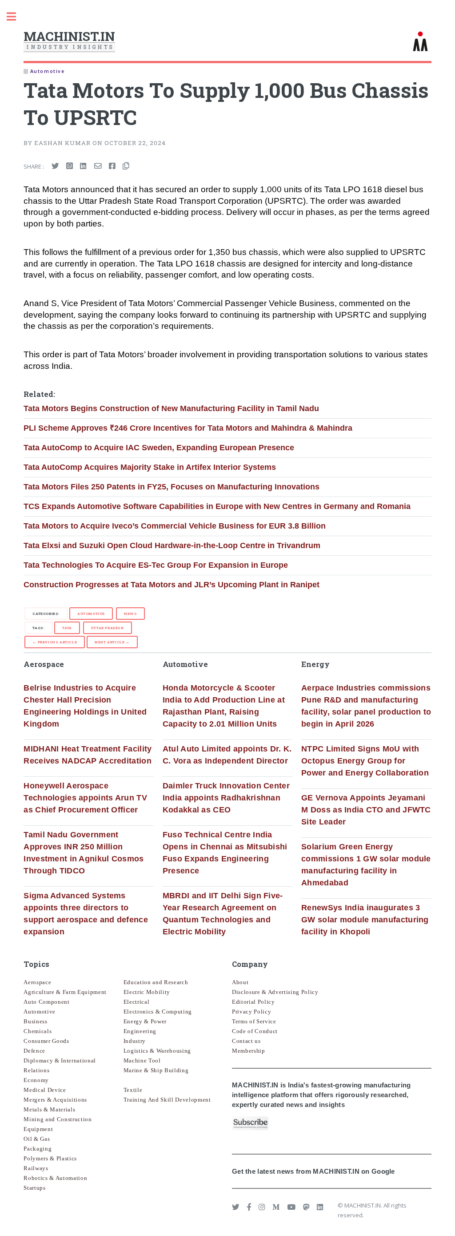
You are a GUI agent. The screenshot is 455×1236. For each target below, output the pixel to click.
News (130, 613)
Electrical (137, 1001)
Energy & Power (145, 1021)
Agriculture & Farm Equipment (65, 992)
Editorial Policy (253, 1001)
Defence (34, 1050)
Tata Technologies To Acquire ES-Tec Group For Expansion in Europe (156, 565)
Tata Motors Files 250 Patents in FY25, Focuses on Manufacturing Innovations (171, 486)
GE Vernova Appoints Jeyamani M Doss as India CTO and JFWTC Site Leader (366, 809)
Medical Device (45, 1090)
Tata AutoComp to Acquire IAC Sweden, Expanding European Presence (159, 447)
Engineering (140, 1031)
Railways (36, 1168)
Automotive (91, 613)
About (240, 982)
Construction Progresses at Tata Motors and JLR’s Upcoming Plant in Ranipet (171, 584)
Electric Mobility (147, 992)
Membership (248, 1050)
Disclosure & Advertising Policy (275, 992)
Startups (34, 1187)
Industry (135, 1041)
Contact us (246, 1041)
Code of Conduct (255, 1031)
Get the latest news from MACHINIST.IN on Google (313, 1171)
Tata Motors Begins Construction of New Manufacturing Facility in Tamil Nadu (171, 408)
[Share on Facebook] (112, 166)
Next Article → (112, 642)
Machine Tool (142, 1060)
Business (35, 1021)
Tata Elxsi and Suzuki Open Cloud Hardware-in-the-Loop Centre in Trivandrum (172, 545)
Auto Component (46, 1001)
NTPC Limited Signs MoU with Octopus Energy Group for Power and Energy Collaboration (365, 760)
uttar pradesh (107, 628)
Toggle (16, 16)
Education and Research (156, 982)
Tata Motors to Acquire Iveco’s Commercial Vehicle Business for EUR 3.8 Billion (175, 525)
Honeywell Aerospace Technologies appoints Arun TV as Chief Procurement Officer (85, 797)
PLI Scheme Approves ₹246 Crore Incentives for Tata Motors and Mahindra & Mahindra (188, 428)
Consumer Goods (46, 1041)
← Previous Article (54, 642)
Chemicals (38, 1031)
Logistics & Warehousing (157, 1050)
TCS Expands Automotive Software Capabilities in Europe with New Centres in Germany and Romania (217, 506)
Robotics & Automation (55, 1178)
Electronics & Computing (158, 1011)
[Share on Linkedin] (83, 166)
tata (67, 628)
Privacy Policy (251, 1011)
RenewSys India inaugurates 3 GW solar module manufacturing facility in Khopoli (365, 919)
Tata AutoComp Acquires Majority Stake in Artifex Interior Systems (150, 467)
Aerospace (37, 982)
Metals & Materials (49, 1109)
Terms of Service (254, 1021)
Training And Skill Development (167, 1099)
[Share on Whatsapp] (69, 166)
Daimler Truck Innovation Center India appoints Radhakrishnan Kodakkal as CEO (226, 797)
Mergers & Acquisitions (55, 1099)
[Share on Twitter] (55, 166)
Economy (36, 1080)
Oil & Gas (37, 1138)
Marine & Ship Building (156, 1070)
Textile (133, 1090)
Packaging (38, 1148)
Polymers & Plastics (50, 1158)
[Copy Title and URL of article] (126, 166)
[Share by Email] (98, 166)
